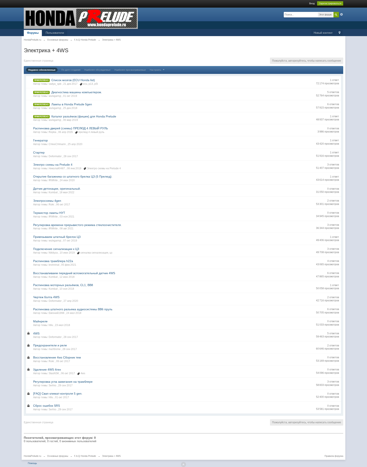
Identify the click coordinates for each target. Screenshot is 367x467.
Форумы (33, 32)
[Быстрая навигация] (339, 33)
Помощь (32, 463)
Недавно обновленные (41, 70)
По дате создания (70, 70)
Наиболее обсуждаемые (97, 70)
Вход (312, 3)
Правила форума (334, 456)
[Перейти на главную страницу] (81, 18)
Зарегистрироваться (330, 3)
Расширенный (341, 14)
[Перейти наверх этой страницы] (183, 464)
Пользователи (55, 32)
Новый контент (323, 32)
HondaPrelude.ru (32, 456)
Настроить (156, 70)
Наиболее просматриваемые (130, 70)
